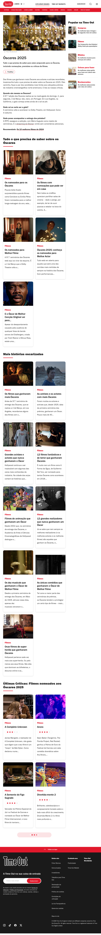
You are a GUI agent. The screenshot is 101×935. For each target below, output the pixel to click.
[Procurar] (90, 4)
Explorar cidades (42, 4)
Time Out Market (85, 10)
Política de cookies (58, 892)
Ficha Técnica (56, 863)
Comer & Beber (28, 10)
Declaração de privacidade (56, 886)
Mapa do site (55, 916)
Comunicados (56, 868)
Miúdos (63, 10)
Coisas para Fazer (16, 10)
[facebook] (15, 925)
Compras (44, 10)
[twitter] (21, 925)
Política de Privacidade (16, 890)
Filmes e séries (54, 10)
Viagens (69, 10)
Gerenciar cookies (57, 908)
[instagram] (4, 925)
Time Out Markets (58, 4)
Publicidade (72, 863)
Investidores (56, 873)
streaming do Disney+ (25, 124)
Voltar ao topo (52, 849)
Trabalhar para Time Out (58, 879)
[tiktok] (10, 925)
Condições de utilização (56, 898)
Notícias (6, 10)
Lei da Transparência (58, 904)
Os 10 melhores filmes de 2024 (30, 130)
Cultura (37, 10)
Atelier (76, 10)
